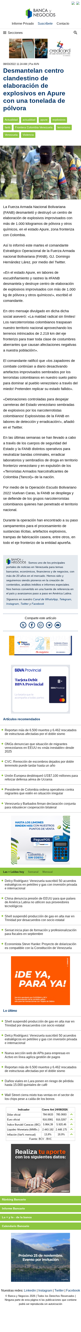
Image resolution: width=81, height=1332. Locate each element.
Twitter (24, 603)
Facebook (38, 603)
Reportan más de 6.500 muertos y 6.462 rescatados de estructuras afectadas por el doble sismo (40, 732)
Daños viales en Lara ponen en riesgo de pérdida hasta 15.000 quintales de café (39, 1082)
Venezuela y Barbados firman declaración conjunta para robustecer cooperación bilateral (40, 805)
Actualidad (11, 119)
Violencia (28, 134)
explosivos (58, 119)
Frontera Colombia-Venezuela (33, 127)
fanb (7, 127)
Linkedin (30, 1290)
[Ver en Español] (77, 3)
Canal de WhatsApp (45, 599)
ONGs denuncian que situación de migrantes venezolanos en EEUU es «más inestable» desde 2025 (39, 747)
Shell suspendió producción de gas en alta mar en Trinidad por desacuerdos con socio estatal (40, 918)
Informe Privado (23, 23)
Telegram (65, 599)
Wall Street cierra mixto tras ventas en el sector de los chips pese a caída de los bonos (39, 1096)
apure (44, 119)
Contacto (63, 23)
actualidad (29, 119)
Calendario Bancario (15, 1226)
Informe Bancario (13, 1208)
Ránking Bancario (14, 1199)
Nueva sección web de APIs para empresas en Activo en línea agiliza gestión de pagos (37, 1054)
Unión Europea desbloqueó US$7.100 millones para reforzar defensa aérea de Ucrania (41, 777)
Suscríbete (45, 23)
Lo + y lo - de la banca (17, 1217)
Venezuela (11, 134)
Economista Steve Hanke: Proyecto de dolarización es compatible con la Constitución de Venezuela (40, 945)
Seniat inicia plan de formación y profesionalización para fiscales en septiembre (40, 932)
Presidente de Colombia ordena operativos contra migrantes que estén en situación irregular (39, 791)
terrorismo (63, 127)
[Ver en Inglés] (73, 3)
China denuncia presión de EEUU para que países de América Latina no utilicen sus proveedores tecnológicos (40, 902)
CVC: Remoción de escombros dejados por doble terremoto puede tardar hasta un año (39, 763)
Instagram (12, 603)
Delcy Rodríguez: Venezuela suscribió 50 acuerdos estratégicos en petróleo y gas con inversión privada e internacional (41, 884)
